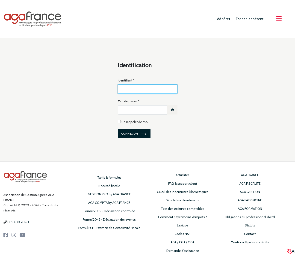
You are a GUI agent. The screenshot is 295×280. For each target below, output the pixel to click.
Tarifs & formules (109, 177)
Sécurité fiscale (109, 186)
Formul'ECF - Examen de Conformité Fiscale (109, 228)
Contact (250, 234)
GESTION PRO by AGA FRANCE (109, 194)
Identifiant (126, 80)
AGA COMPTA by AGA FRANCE (109, 203)
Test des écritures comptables (182, 209)
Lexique (182, 225)
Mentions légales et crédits (250, 242)
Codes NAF (182, 234)
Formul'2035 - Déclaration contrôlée (109, 211)
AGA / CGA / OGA (183, 242)
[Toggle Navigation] (279, 18)
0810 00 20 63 (18, 222)
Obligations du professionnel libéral (250, 217)
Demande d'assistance (182, 251)
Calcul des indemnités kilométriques (182, 192)
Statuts (250, 225)
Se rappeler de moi (134, 122)
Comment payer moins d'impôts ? (182, 217)
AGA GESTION (250, 192)
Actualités (182, 175)
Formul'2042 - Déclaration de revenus (109, 219)
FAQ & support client (182, 183)
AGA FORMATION (250, 209)
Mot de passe (128, 101)
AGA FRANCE (250, 175)
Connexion (129, 133)
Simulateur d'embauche (182, 200)
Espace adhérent (249, 19)
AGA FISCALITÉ (249, 183)
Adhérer (223, 19)
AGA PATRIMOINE (250, 200)
